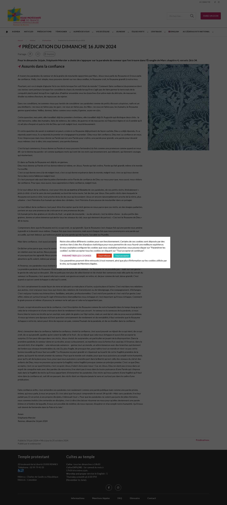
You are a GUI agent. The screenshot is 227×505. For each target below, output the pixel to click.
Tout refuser (104, 255)
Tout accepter (122, 255)
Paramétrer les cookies (76, 255)
